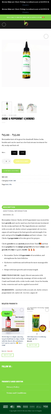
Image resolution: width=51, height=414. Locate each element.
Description (9, 207)
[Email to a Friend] (17, 190)
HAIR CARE (12, 115)
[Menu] (4, 24)
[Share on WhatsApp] (4, 190)
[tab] (25, 207)
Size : (3, 152)
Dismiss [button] (25, 5)
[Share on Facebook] (8, 190)
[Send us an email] (12, 371)
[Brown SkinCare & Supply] (25, 24)
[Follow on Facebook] (3, 371)
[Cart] (48, 24)
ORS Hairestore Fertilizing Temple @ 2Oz (36, 338)
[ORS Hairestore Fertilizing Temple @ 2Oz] (38, 321)
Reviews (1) (8, 215)
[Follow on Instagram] (8, 371)
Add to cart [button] (8, 355)
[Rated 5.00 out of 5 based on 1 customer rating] (25, 131)
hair (7, 184)
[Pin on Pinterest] (21, 190)
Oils (10, 184)
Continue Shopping (11, 171)
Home (4, 115)
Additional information (15, 211)
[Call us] (16, 371)
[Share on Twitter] (12, 190)
